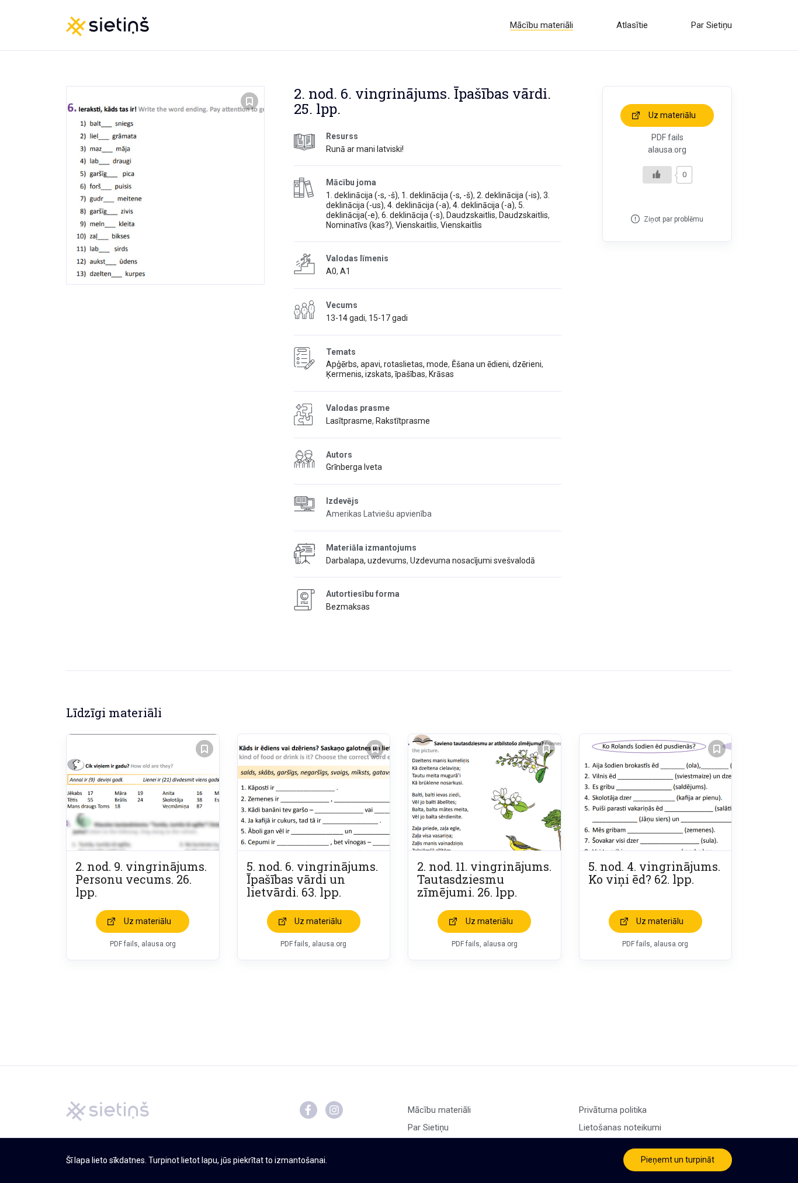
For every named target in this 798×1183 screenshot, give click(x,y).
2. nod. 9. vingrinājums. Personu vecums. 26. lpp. (141, 879)
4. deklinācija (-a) (418, 205)
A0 (331, 271)
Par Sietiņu (711, 25)
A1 (345, 271)
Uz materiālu (672, 115)
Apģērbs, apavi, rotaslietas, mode (387, 364)
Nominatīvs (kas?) (359, 225)
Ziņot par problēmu (673, 219)
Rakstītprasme (403, 421)
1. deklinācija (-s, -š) (362, 195)
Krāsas (441, 374)
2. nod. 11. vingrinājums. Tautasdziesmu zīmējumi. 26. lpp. (484, 879)
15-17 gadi (388, 318)
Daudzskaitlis (470, 215)
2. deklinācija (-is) (508, 195)
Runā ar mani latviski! (365, 149)
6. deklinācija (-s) (412, 215)
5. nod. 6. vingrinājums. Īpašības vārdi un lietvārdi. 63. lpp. (312, 879)
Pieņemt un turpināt (677, 1159)
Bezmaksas (348, 606)
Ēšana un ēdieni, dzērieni (497, 364)
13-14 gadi (345, 318)
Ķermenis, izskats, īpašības (375, 374)
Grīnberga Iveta (354, 467)
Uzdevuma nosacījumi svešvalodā (472, 560)
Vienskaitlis (416, 225)
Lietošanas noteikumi (620, 1127)
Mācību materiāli (541, 25)
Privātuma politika (613, 1110)
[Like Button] (657, 175)
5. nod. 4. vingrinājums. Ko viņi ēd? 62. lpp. (654, 873)
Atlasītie (632, 25)
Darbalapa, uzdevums (366, 560)
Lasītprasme (349, 421)
